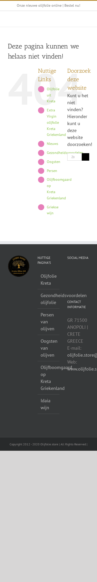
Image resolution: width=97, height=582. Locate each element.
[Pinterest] (68, 281)
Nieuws (52, 143)
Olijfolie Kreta (49, 279)
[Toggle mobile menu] (87, 19)
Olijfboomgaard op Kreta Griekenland (49, 377)
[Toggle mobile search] (78, 19)
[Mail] (68, 271)
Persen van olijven (47, 322)
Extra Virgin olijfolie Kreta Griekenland (56, 122)
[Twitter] (83, 271)
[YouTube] (76, 281)
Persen (52, 170)
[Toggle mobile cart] (68, 19)
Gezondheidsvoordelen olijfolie (49, 298)
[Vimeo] (83, 281)
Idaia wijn (45, 404)
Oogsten (53, 161)
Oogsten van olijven (49, 348)
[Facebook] (76, 271)
